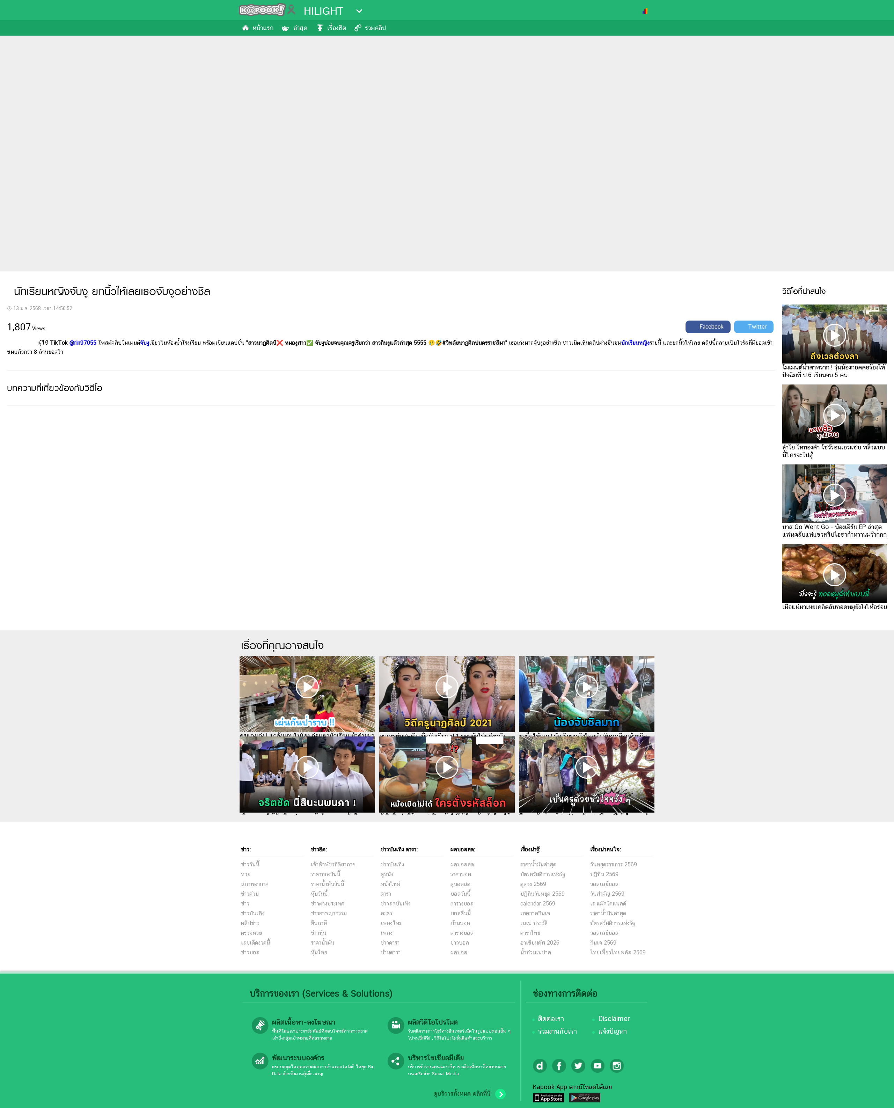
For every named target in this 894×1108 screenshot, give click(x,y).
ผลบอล (458, 952)
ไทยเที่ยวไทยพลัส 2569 (618, 952)
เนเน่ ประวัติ (534, 923)
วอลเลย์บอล (604, 884)
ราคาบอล (460, 874)
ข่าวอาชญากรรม (329, 913)
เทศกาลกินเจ (535, 913)
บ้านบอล (460, 923)
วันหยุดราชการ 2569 (613, 864)
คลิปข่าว (250, 923)
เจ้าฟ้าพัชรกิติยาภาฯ (333, 864)
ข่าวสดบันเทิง (396, 903)
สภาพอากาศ (255, 884)
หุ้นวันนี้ (319, 893)
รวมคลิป (375, 27)
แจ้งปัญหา (612, 1031)
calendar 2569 (537, 903)
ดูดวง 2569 (533, 884)
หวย (245, 874)
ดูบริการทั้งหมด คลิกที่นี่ (462, 1093)
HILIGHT (323, 11)
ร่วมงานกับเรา (557, 1031)
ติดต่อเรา (551, 1018)
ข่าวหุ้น (318, 933)
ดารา (386, 893)
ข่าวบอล (250, 952)
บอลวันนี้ (460, 893)
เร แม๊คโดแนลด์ (608, 903)
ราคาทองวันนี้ (325, 874)
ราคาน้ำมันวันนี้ (327, 884)
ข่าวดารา (390, 942)
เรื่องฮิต (336, 27)
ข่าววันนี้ (250, 864)
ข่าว (245, 903)
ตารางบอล (462, 903)
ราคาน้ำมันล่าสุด (538, 864)
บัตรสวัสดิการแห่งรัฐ (542, 874)
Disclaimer (614, 1018)
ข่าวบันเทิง (252, 913)
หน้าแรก (262, 27)
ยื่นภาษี (319, 923)
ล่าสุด (300, 27)
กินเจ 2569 (603, 942)
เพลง (387, 933)
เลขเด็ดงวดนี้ (255, 942)
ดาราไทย (530, 933)
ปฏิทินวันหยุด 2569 (542, 893)
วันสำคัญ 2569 (607, 893)
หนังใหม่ (390, 884)
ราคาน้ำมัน (322, 942)
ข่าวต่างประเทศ (327, 903)
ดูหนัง (387, 874)
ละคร (386, 913)
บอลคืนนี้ (460, 913)
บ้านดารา (391, 952)
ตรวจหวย (251, 933)
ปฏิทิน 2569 (604, 874)
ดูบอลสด (460, 884)
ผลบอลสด (462, 864)
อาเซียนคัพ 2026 (539, 942)
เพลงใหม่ (392, 923)
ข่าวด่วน (250, 893)
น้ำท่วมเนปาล (535, 952)
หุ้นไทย (319, 952)
